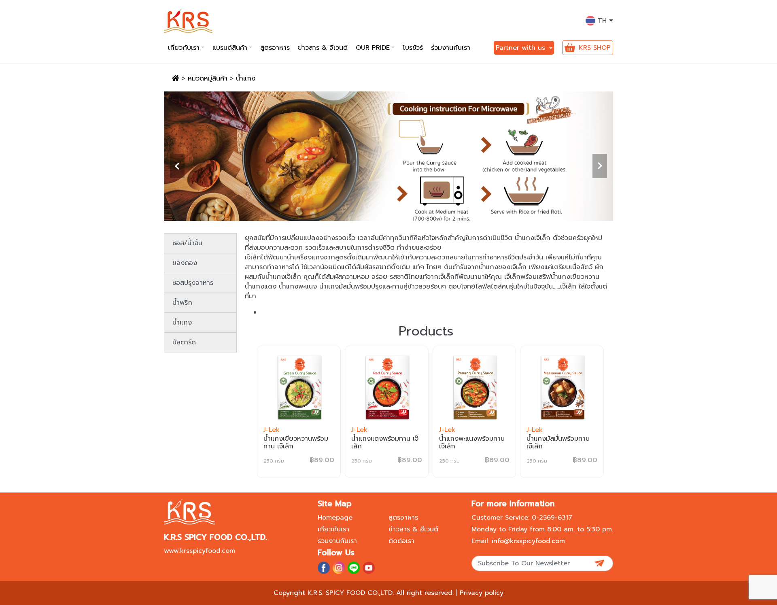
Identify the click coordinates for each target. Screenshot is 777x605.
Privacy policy (481, 593)
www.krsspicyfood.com (199, 551)
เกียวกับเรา (333, 529)
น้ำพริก (182, 303)
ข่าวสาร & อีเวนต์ (323, 48)
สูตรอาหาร (275, 48)
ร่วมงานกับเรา (450, 48)
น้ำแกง (182, 322)
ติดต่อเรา (401, 541)
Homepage (335, 517)
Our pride (373, 48)
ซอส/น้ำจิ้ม (187, 243)
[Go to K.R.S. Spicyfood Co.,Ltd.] (175, 78)
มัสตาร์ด (184, 342)
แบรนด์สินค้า (229, 48)
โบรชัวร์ (413, 48)
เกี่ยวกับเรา (184, 48)
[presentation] (177, 166)
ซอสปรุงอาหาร (192, 283)
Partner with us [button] (522, 48)
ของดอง (184, 263)
